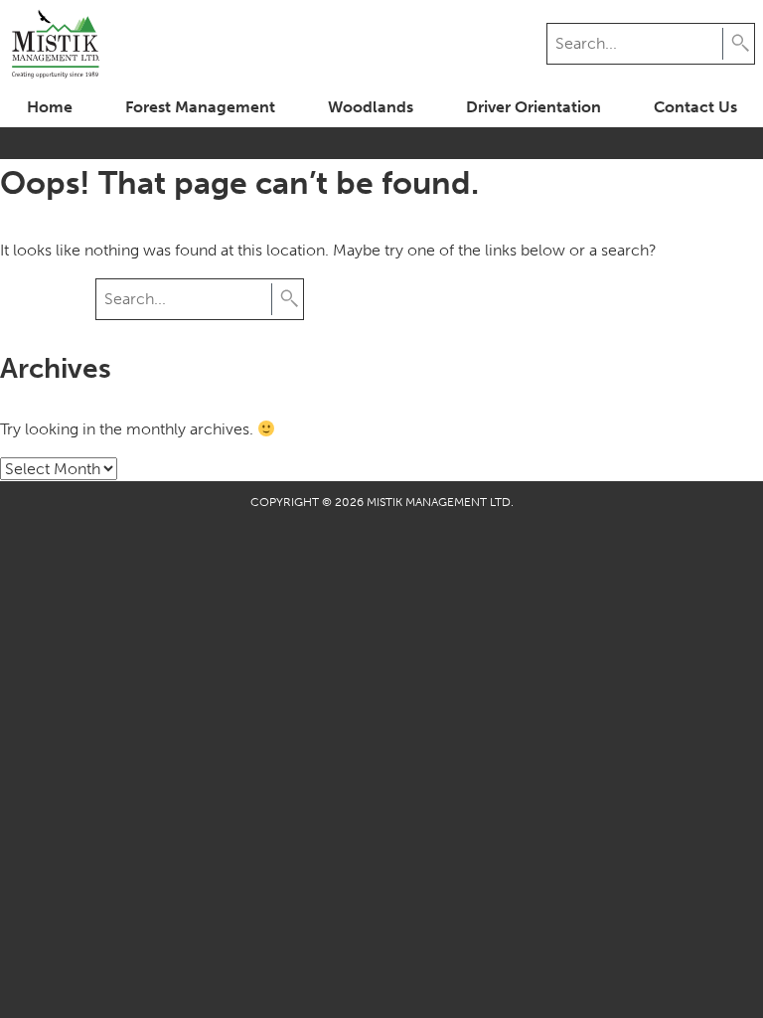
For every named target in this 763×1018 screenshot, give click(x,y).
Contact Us (695, 106)
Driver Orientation (533, 106)
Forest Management (200, 106)
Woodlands (370, 106)
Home (50, 106)
